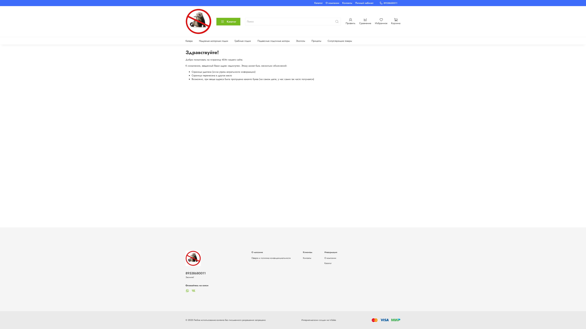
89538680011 (390, 3)
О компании (332, 3)
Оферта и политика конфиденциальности (271, 258)
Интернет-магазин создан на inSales (318, 320)
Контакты (347, 3)
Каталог (318, 3)
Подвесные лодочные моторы (273, 41)
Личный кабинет (364, 3)
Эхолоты (300, 41)
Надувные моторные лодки (213, 41)
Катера (189, 41)
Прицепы (316, 41)
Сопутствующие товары (340, 41)
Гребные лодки (243, 41)
